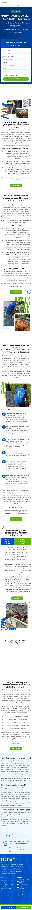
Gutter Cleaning (10, 5)
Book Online (24, 907)
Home (2, 5)
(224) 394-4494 (25, 284)
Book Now (16, 519)
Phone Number (8, 56)
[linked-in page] (19, 894)
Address (5, 68)
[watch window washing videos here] (22, 894)
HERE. (13, 434)
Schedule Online (16, 292)
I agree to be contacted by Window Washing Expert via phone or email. (15, 74)
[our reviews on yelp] (26, 891)
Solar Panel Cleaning (6, 888)
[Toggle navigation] (29, 2)
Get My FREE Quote (16, 79)
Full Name (6, 50)
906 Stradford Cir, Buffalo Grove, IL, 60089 (24, 881)
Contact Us (3, 897)
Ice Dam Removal (5, 895)
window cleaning (16, 483)
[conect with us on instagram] (22, 891)
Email (5, 62)
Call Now (9, 907)
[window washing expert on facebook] (19, 891)
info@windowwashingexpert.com (24, 887)
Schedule (16, 185)
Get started (16, 748)
